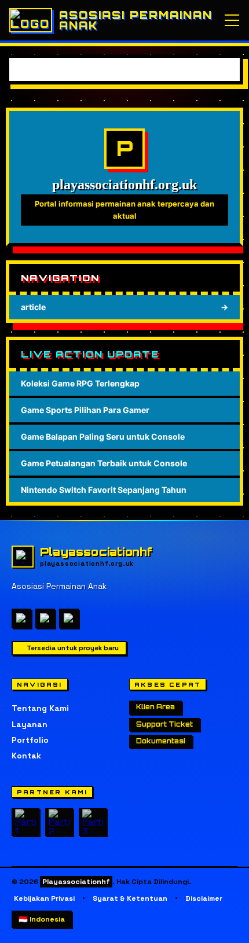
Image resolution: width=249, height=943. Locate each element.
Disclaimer (203, 898)
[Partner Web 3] (93, 822)
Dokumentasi (160, 741)
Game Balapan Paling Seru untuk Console (103, 436)
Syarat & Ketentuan (130, 898)
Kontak (26, 755)
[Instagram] (45, 618)
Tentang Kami (40, 708)
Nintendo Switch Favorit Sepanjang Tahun (103, 490)
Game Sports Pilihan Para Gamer (85, 410)
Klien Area (155, 707)
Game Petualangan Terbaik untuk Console (104, 463)
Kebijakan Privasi (44, 898)
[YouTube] (69, 618)
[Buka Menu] (232, 20)
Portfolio (30, 740)
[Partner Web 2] (59, 822)
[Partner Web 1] (25, 822)
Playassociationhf (76, 881)
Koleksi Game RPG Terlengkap (80, 383)
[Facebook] (21, 618)
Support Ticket (164, 724)
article (124, 307)
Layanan (29, 724)
